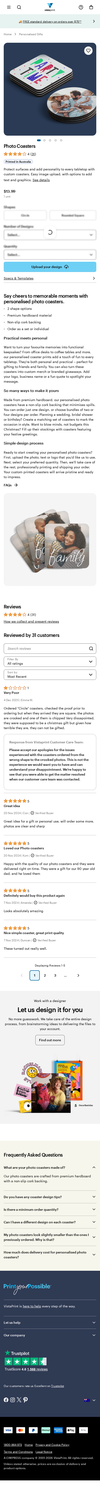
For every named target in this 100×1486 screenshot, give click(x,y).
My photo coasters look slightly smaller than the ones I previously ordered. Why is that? (46, 1237)
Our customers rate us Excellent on (34, 1385)
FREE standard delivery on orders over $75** (52, 21)
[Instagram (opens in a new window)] (12, 1400)
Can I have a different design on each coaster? (40, 1222)
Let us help (12, 1322)
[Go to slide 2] (44, 140)
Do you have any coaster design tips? (33, 1197)
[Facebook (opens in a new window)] (6, 1400)
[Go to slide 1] (39, 140)
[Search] (91, 648)
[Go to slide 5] (61, 140)
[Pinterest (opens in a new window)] (25, 1400)
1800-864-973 (13, 1444)
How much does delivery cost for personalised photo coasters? (45, 1254)
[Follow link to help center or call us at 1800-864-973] (81, 7)
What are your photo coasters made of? (34, 1167)
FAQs (8, 485)
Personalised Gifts (31, 34)
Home (8, 34)
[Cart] (91, 7)
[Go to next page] (78, 975)
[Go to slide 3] (50, 140)
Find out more (50, 1040)
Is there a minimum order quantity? (31, 1209)
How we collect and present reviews (31, 621)
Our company (14, 1335)
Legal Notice (44, 1451)
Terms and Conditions (18, 1451)
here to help (32, 1306)
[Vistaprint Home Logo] (50, 7)
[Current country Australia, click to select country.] (90, 1400)
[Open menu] (9, 7)
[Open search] (19, 7)
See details (41, 180)
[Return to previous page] (22, 975)
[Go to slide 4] (55, 140)
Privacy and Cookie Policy (52, 1444)
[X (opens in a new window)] (19, 1400)
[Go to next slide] (94, 21)
